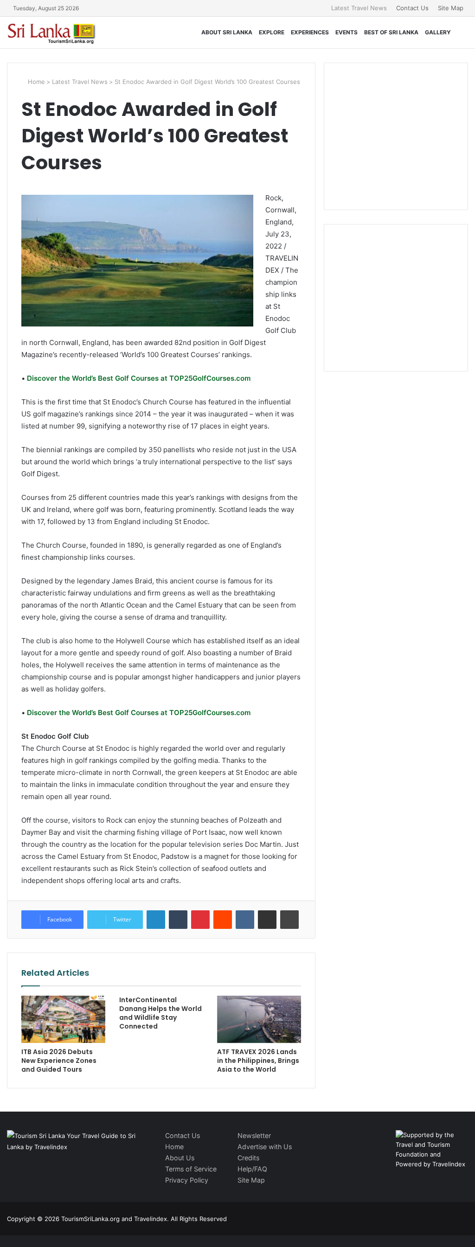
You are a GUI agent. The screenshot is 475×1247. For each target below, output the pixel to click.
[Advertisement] (406, 135)
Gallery (438, 32)
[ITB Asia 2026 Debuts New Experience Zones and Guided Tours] (63, 1019)
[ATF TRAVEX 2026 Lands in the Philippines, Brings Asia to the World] (259, 1019)
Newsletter (254, 1135)
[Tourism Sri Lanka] (58, 32)
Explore (271, 32)
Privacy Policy (186, 1180)
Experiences (310, 32)
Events (346, 32)
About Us (179, 1158)
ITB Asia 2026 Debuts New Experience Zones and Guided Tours (58, 1060)
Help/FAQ (252, 1169)
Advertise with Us (265, 1147)
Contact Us (412, 8)
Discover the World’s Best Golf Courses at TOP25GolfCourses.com (137, 378)
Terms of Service (191, 1169)
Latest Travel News (359, 8)
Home (35, 81)
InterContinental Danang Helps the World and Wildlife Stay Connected (160, 1013)
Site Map (450, 8)
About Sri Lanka (226, 32)
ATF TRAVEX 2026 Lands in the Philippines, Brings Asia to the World (258, 1060)
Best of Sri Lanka (391, 32)
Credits (248, 1158)
